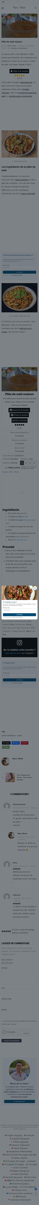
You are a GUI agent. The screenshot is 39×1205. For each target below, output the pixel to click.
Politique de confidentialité (17, 617)
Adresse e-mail (6, 607)
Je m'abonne (19, 614)
